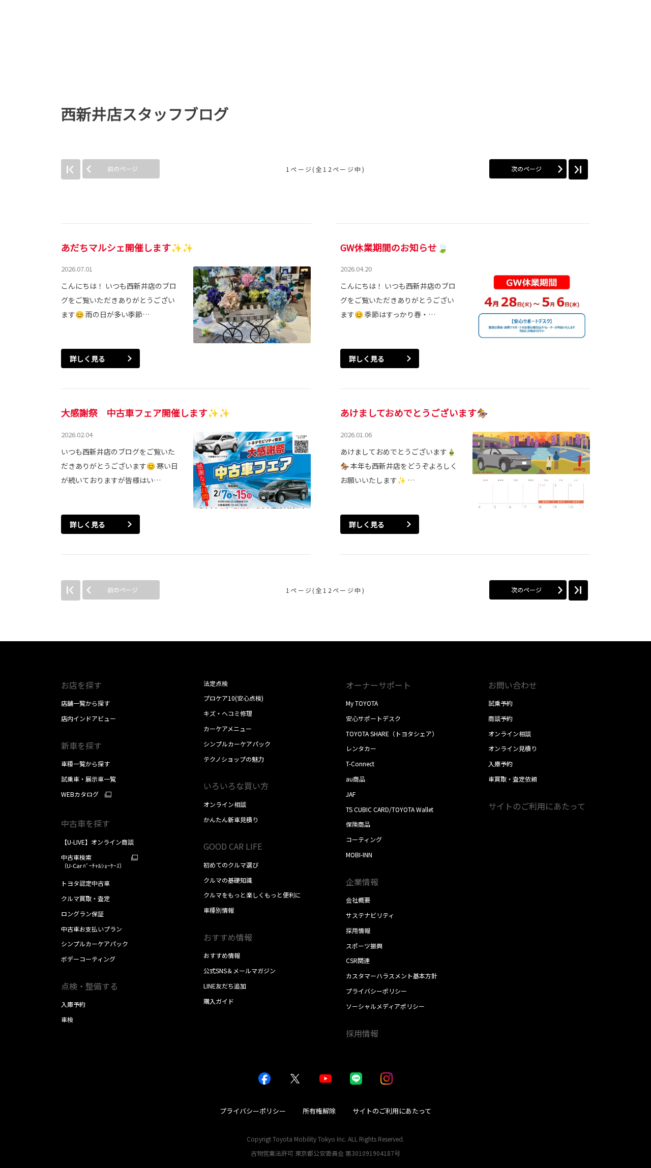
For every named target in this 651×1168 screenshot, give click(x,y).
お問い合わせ (512, 685)
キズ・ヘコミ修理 (227, 713)
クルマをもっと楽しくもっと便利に (252, 894)
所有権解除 (319, 1111)
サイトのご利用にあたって (536, 806)
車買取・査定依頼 (512, 778)
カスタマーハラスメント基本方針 (391, 975)
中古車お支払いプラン (91, 928)
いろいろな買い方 (236, 786)
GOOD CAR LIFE (232, 846)
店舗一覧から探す (85, 703)
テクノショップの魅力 (233, 759)
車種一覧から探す (85, 763)
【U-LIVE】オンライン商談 (97, 841)
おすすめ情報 (221, 955)
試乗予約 (500, 703)
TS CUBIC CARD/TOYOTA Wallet (389, 809)
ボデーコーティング (88, 958)
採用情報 (358, 930)
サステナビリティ (370, 915)
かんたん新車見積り (230, 819)
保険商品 (358, 824)
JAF (351, 794)
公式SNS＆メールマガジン (239, 970)
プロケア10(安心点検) (233, 698)
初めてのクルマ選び (230, 864)
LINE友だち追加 (224, 985)
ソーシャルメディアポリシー (385, 1006)
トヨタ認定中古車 (85, 883)
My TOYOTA (362, 703)
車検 (67, 1019)
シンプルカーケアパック (94, 943)
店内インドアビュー (88, 718)
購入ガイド (218, 1001)
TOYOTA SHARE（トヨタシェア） (392, 733)
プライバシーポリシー (376, 990)
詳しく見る (87, 358)
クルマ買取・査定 (85, 898)
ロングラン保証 (82, 913)
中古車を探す (85, 823)
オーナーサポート (378, 685)
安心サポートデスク (373, 718)
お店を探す (81, 685)
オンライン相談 (224, 804)
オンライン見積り (512, 748)
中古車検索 (93, 861)
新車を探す (81, 745)
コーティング (364, 839)
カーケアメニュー (227, 728)
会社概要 (358, 899)
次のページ (526, 168)
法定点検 (215, 683)
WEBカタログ (80, 794)
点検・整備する (89, 986)
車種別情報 (218, 910)
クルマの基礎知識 (227, 880)
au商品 (355, 778)
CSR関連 (358, 960)
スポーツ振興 (364, 945)
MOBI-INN (359, 854)
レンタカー (361, 748)
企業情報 (362, 882)
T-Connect (360, 763)
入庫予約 (73, 1004)
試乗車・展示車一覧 (88, 778)
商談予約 (500, 718)
